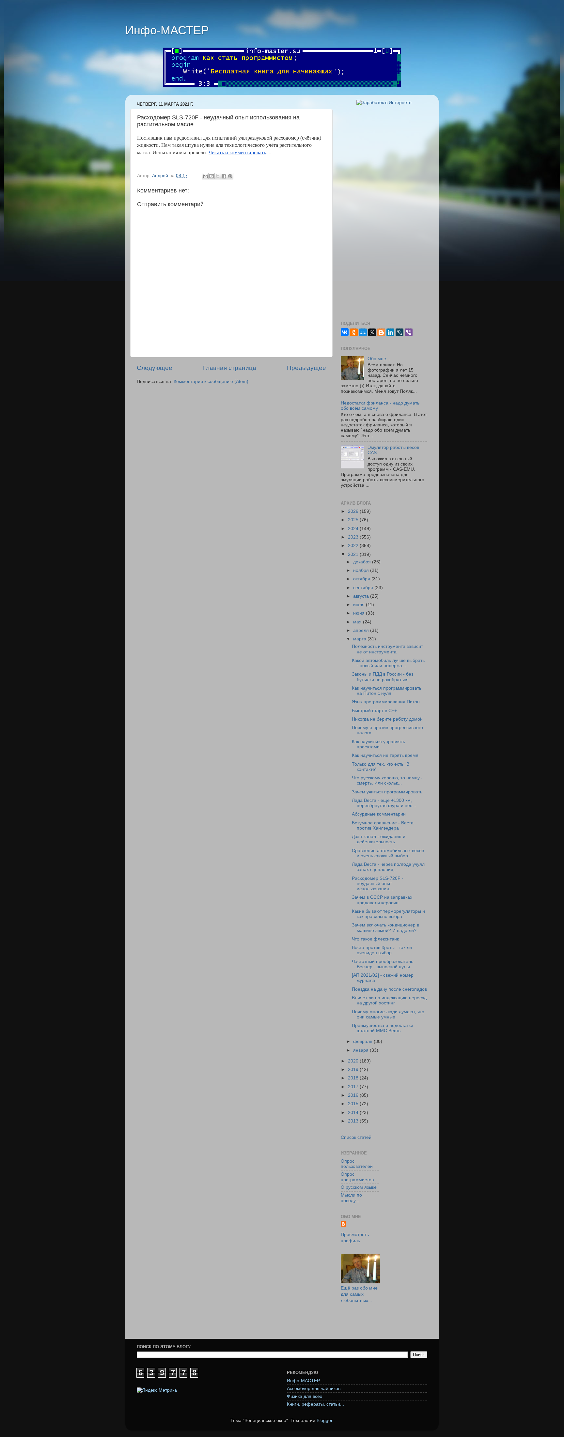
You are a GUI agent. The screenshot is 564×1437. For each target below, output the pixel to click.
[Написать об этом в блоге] (211, 176)
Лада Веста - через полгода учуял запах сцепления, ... (388, 867)
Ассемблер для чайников (313, 1388)
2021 (354, 554)
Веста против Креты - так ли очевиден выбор (382, 950)
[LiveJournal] (399, 332)
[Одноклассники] (354, 332)
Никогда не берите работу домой (387, 719)
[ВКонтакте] (345, 332)
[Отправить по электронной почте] (205, 176)
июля (359, 604)
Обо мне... (379, 358)
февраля (363, 1041)
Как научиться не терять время (385, 755)
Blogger (324, 1420)
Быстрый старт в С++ (374, 710)
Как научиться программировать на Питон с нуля (386, 691)
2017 (354, 1086)
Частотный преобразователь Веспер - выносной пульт (382, 964)
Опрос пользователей (357, 1164)
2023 (354, 537)
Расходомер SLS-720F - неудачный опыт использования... (377, 883)
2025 (354, 519)
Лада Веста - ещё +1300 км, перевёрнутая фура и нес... (384, 803)
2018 (354, 1078)
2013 (354, 1121)
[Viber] (409, 332)
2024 (354, 528)
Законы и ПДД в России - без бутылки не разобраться (382, 677)
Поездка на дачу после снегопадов (389, 989)
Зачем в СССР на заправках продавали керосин (382, 900)
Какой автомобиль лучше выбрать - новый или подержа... (388, 663)
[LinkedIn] (390, 332)
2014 (354, 1112)
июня (359, 613)
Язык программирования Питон (386, 701)
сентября (363, 587)
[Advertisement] (384, 213)
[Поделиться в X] (217, 176)
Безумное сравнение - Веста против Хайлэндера (383, 825)
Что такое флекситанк (375, 939)
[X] (372, 332)
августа (361, 596)
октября (362, 578)
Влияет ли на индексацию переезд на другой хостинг (389, 1000)
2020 (354, 1061)
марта (360, 638)
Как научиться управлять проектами (378, 744)
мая (358, 621)
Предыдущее (306, 367)
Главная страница (229, 367)
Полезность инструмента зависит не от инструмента (387, 649)
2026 (354, 511)
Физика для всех (304, 1396)
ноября (361, 570)
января (361, 1050)
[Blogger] (381, 332)
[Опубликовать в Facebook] (224, 176)
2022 (354, 545)
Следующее (154, 367)
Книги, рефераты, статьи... (315, 1404)
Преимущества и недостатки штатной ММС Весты (382, 1028)
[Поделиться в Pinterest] (230, 176)
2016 (354, 1095)
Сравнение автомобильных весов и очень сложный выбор (388, 853)
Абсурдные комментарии (379, 814)
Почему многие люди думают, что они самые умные (388, 1014)
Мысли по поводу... (351, 1198)
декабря (362, 561)
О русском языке (359, 1187)
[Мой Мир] (363, 332)
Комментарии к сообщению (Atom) (211, 381)
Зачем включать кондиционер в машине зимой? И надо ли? (385, 928)
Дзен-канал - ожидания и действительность (378, 839)
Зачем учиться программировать (387, 791)
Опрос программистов (357, 1177)
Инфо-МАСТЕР (167, 30)
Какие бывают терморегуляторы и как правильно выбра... (388, 914)
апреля (361, 630)
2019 (354, 1069)
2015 (354, 1103)
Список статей (356, 1137)
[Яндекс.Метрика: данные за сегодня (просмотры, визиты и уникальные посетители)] (157, 1390)
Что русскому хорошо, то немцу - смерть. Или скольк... (387, 780)
